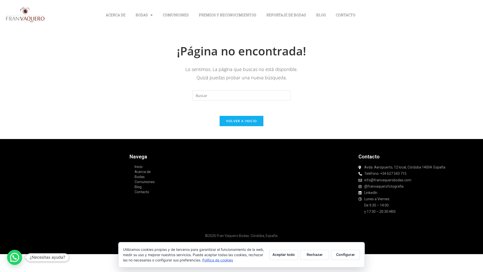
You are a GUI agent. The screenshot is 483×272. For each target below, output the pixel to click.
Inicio (139, 167)
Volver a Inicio (241, 121)
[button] (14, 257)
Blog (321, 15)
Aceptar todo (283, 254)
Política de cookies (217, 260)
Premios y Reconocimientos (227, 15)
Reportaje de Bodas (286, 15)
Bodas (142, 15)
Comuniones (176, 15)
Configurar (345, 254)
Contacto (345, 15)
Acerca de (116, 15)
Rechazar (315, 254)
